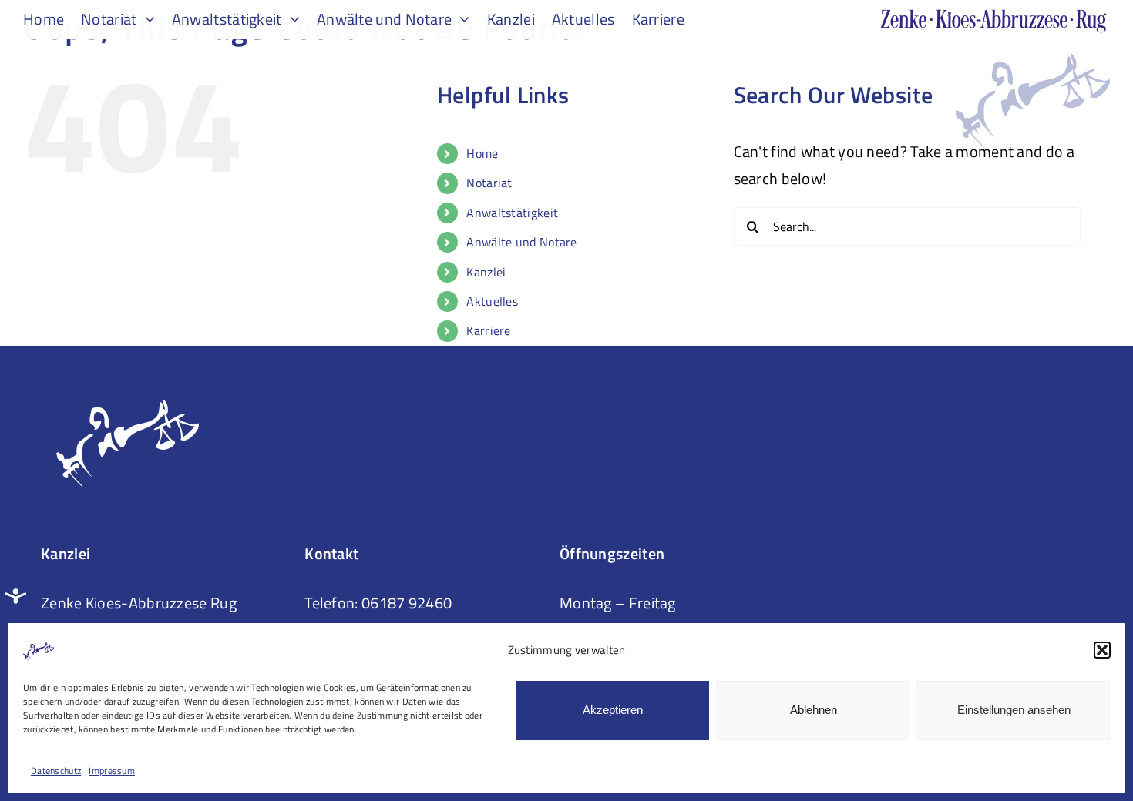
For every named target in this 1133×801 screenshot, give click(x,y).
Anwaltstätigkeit (512, 212)
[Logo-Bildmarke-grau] (1033, 61)
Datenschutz (56, 770)
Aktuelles (492, 301)
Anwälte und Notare (521, 242)
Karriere (488, 330)
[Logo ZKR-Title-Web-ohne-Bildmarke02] (994, 16)
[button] (1102, 650)
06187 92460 (406, 603)
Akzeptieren (613, 709)
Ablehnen (813, 709)
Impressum (112, 770)
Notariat (489, 182)
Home (482, 153)
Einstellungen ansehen (1014, 709)
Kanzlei (486, 272)
